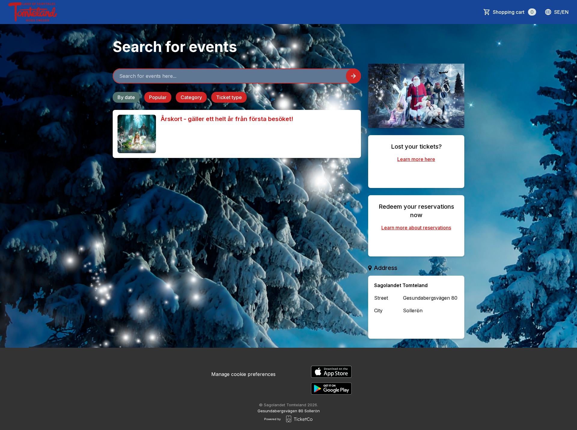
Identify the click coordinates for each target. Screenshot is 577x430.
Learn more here (416, 159)
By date (126, 97)
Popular (157, 97)
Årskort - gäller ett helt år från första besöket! (227, 119)
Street (381, 298)
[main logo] (32, 12)
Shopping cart (513, 12)
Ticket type (229, 97)
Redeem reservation (416, 243)
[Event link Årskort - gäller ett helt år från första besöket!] (134, 134)
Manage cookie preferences (243, 374)
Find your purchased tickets (416, 174)
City (378, 310)
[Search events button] (353, 75)
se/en (561, 12)
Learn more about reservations (416, 228)
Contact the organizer (421, 326)
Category (191, 97)
